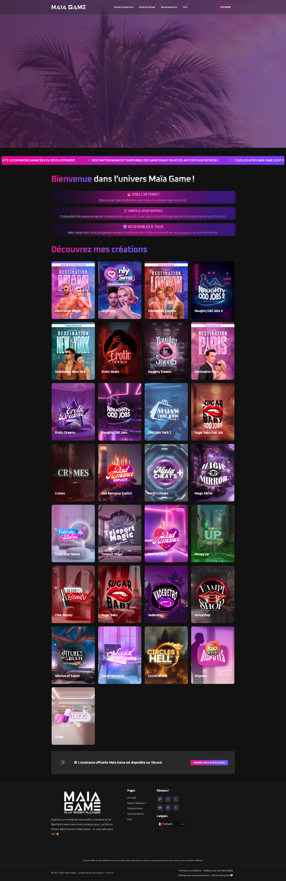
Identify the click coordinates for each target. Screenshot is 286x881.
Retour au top (7, 441)
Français (167, 824)
